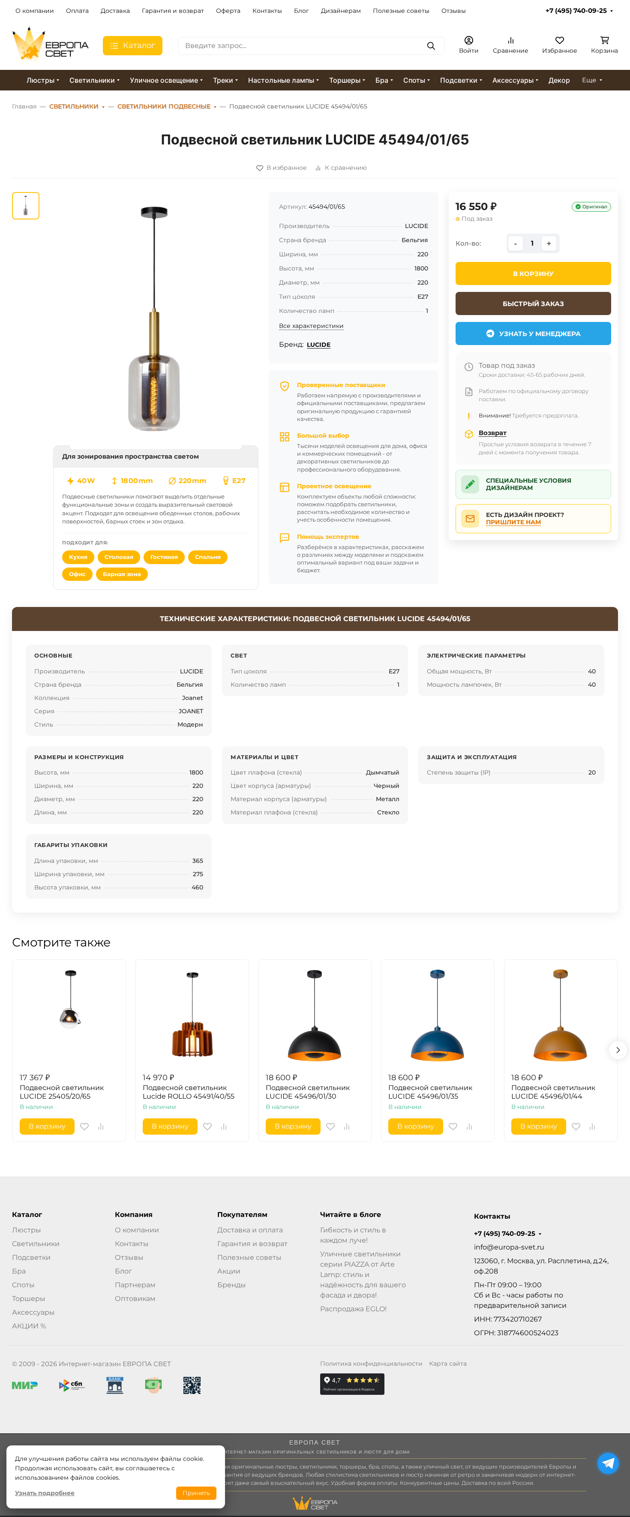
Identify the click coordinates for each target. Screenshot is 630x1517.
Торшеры (344, 80)
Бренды (231, 1285)
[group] (155, 320)
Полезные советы (401, 11)
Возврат (493, 433)
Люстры (40, 80)
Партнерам (135, 1285)
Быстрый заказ (533, 304)
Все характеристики (311, 326)
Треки (223, 80)
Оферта (228, 11)
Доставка (115, 11)
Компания (134, 1214)
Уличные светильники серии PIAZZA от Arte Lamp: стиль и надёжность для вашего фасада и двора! (363, 1274)
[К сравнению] (100, 1126)
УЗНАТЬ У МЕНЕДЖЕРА (540, 334)
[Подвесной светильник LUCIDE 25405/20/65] (69, 1016)
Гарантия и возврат (173, 11)
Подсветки (458, 80)
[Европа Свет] (50, 45)
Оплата (77, 11)
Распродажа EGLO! (353, 1309)
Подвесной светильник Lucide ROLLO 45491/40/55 (188, 1092)
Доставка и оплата (250, 1230)
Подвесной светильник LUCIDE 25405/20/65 (62, 1092)
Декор (559, 80)
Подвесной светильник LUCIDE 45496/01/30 (308, 1092)
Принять (196, 1493)
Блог (301, 11)
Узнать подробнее (45, 1493)
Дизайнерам (341, 11)
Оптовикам (135, 1299)
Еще (589, 80)
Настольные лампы (281, 80)
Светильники (92, 80)
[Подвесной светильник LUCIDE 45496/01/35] (437, 1016)
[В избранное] (84, 1126)
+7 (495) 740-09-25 (576, 11)
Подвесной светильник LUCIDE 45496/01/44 (553, 1092)
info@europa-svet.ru (509, 1247)
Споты (414, 80)
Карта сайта (448, 1363)
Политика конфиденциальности (371, 1363)
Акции (228, 1271)
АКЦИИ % (29, 1326)
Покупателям (242, 1214)
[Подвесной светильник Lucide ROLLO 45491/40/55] (192, 1016)
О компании (34, 11)
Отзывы (453, 11)
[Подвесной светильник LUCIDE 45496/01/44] (560, 1016)
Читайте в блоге (350, 1214)
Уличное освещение (164, 80)
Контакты (267, 11)
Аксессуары (513, 80)
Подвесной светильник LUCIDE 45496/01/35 (430, 1092)
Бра (381, 80)
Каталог (27, 1214)
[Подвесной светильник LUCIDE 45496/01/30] (315, 1016)
